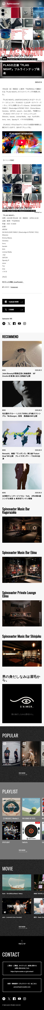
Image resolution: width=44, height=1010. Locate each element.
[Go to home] (11, 3)
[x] (9, 325)
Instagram (14, 287)
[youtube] (19, 325)
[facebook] (14, 325)
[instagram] (24, 325)
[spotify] (4, 325)
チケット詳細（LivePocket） (13, 282)
